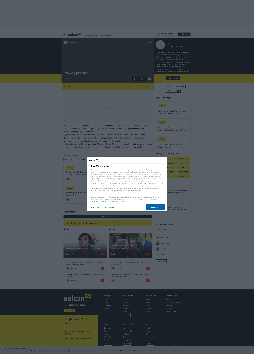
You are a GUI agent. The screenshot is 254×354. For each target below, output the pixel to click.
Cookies (102, 201)
